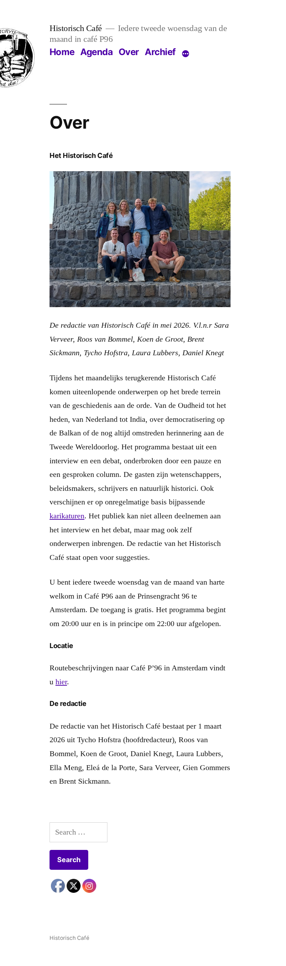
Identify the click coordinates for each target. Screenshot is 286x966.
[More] (185, 54)
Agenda (96, 51)
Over (129, 51)
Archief (160, 51)
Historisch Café (76, 28)
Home (62, 51)
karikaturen (67, 515)
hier (61, 681)
